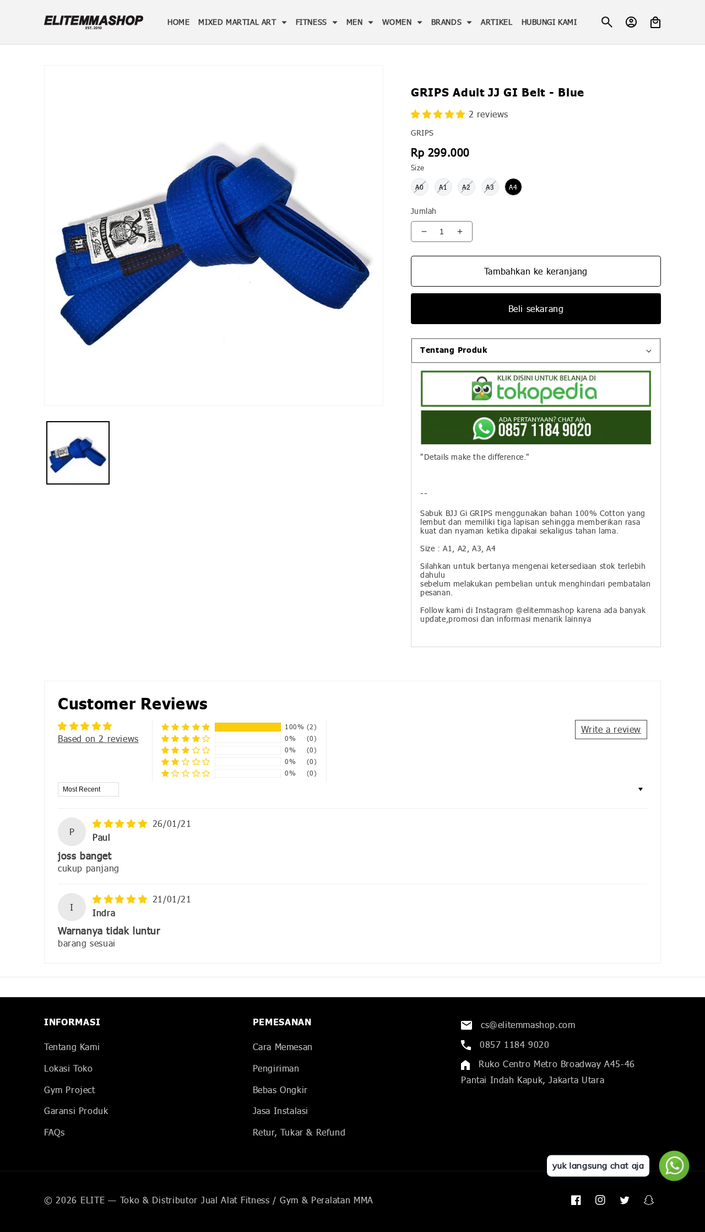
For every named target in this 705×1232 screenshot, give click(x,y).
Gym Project (69, 1089)
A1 (443, 187)
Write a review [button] (611, 729)
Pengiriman (276, 1068)
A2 (466, 187)
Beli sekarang (536, 308)
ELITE (92, 1200)
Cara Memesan (283, 1046)
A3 (490, 187)
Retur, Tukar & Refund (299, 1132)
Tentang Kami (72, 1046)
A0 (419, 187)
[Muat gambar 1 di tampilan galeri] (78, 453)
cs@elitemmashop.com (526, 1024)
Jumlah (423, 211)
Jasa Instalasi (280, 1110)
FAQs (54, 1132)
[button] (242, 22)
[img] (121, 823)
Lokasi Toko (68, 1068)
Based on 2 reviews (98, 738)
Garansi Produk (76, 1110)
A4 (513, 187)
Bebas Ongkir (280, 1089)
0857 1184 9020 (512, 1044)
